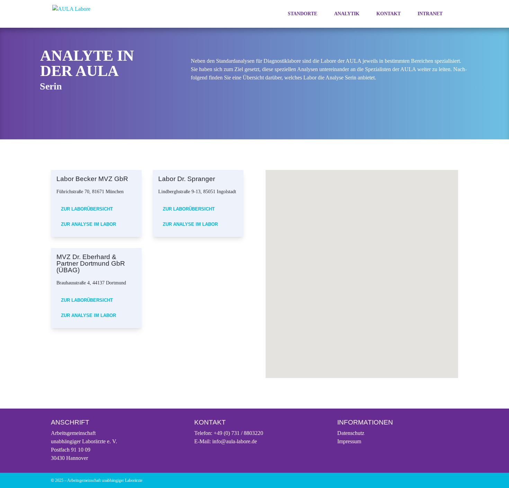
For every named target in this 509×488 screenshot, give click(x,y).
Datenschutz (350, 433)
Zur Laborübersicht (87, 209)
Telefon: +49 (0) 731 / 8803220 (228, 433)
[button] (322, 259)
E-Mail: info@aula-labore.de (225, 441)
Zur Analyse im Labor (88, 224)
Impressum (349, 441)
